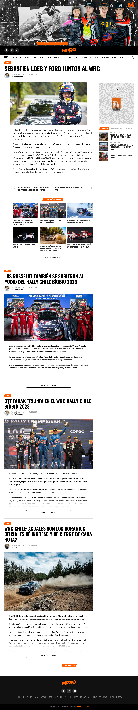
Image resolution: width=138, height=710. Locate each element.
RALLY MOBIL (58, 57)
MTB (49, 57)
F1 (65, 57)
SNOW (96, 57)
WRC (62, 180)
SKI (91, 57)
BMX (70, 57)
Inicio (15, 57)
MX (21, 57)
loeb (48, 180)
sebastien (55, 180)
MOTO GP (42, 57)
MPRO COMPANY (83, 707)
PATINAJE (84, 57)
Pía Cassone (18, 77)
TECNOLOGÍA (105, 57)
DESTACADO (35, 180)
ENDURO (27, 57)
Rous (15, 547)
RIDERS (114, 57)
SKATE (76, 57)
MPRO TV (122, 57)
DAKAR (35, 57)
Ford (42, 180)
